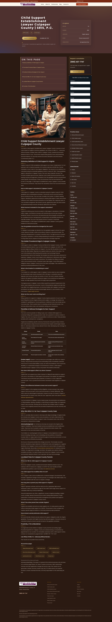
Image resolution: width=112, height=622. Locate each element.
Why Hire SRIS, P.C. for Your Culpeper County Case (34, 76)
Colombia (72, 237)
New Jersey (72, 221)
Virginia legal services (33, 291)
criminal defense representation (45, 448)
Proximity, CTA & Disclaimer (29, 86)
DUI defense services (49, 469)
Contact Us (66, 4)
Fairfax (71, 195)
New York (72, 227)
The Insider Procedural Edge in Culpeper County (34, 67)
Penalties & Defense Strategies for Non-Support (33, 72)
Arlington (72, 205)
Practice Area (54, 4)
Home (42, 4)
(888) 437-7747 (80, 1)
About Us (48, 4)
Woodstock (72, 232)
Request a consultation (82, 4)
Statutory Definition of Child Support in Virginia (33, 62)
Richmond (72, 211)
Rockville (72, 216)
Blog (60, 4)
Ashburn (72, 200)
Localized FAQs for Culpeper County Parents (33, 81)
